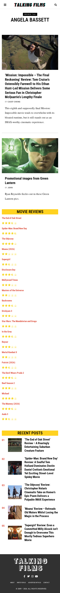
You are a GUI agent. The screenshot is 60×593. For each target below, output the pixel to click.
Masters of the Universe (13, 290)
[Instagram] (32, 576)
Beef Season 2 (8, 383)
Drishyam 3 (7, 311)
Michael (5, 393)
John (10, 187)
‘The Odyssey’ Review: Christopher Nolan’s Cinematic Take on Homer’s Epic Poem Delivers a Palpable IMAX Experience (40, 492)
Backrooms (7, 300)
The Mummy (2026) (11, 403)
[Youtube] (36, 576)
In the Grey (7, 331)
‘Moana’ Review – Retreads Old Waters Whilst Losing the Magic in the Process (41, 512)
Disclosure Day (8, 269)
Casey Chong (14, 102)
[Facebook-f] (24, 576)
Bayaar (5, 342)
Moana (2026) (8, 249)
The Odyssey (8, 238)
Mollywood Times (10, 280)
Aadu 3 (5, 414)
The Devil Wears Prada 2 (13, 373)
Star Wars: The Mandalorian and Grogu (19, 321)
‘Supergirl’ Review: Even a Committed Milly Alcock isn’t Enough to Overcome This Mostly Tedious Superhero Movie (41, 533)
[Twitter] (28, 576)
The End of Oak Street (11, 218)
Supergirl (6, 259)
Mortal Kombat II (9, 352)
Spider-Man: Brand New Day (14, 228)
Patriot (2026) (8, 362)
